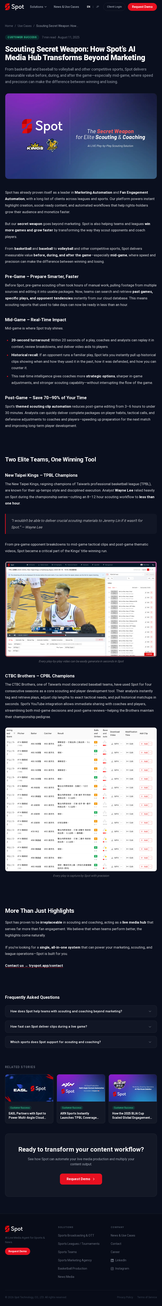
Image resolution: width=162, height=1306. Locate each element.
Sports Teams (67, 1252)
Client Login (114, 6)
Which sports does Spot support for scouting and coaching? (55, 1042)
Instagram (122, 1268)
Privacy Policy (125, 1297)
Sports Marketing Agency (75, 1260)
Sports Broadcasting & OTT (76, 1235)
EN (88, 6)
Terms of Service (147, 1297)
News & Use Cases (66, 6)
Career (115, 1252)
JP (97, 6)
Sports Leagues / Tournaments (79, 1243)
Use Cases (25, 26)
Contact (116, 1243)
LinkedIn (120, 1260)
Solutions (36, 6)
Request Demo (142, 6)
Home (9, 26)
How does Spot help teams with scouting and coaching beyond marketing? (66, 1011)
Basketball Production (72, 1268)
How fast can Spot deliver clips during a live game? (48, 1026)
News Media (66, 1276)
